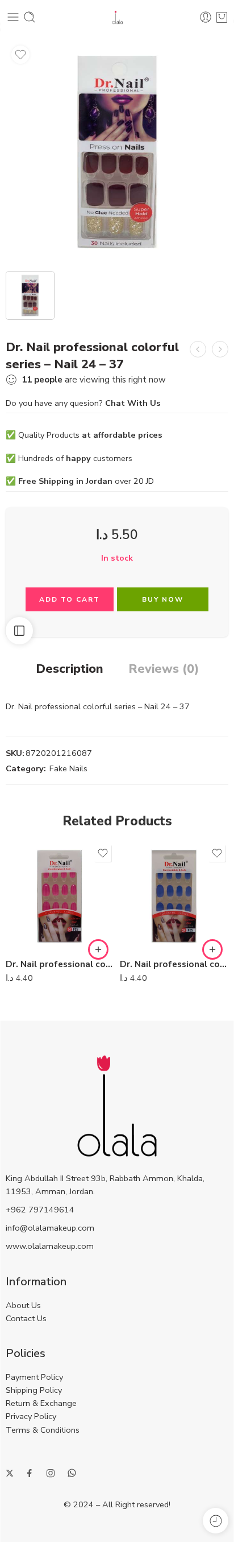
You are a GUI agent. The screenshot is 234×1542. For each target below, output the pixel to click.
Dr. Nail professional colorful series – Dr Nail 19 (60, 964)
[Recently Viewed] (215, 1520)
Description (69, 669)
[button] (98, 949)
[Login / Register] (205, 17)
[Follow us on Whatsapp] (72, 1473)
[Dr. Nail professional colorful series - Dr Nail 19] (60, 896)
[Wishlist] (20, 55)
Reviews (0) (163, 669)
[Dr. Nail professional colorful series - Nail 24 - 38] (220, 349)
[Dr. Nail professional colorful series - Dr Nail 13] (174, 896)
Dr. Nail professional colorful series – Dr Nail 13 (174, 964)
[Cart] (221, 17)
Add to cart (69, 599)
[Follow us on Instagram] (50, 1473)
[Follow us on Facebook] (29, 1473)
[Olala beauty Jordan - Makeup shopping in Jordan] (117, 17)
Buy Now (162, 599)
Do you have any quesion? (83, 403)
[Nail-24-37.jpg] (117, 151)
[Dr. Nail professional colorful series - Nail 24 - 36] (198, 349)
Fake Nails (68, 768)
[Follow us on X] (10, 1473)
